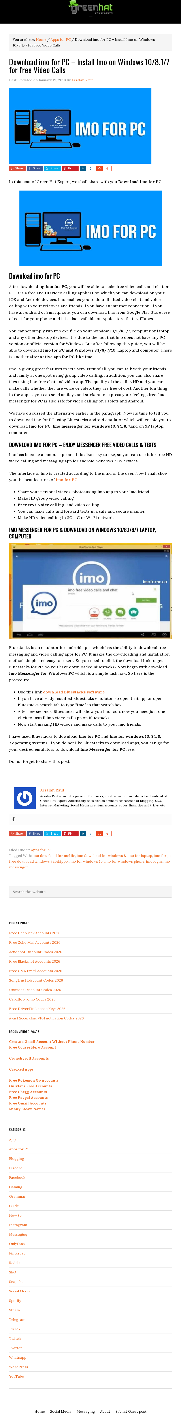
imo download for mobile (54, 855)
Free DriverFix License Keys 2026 (37, 1008)
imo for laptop (140, 855)
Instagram (18, 1225)
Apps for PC (41, 850)
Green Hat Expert (90, 7)
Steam (14, 1310)
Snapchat (17, 1281)
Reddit (14, 1262)
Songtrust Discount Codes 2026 (36, 980)
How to (15, 1215)
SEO (12, 1272)
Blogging (16, 1158)
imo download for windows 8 (101, 855)
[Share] (83, 168)
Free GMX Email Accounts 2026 (35, 971)
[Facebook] (13, 819)
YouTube (16, 1376)
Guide (14, 1206)
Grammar (17, 1196)
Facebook (17, 1177)
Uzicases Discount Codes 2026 (35, 990)
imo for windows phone (124, 861)
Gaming (15, 1187)
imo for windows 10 (86, 861)
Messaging (18, 1234)
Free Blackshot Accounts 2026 (34, 961)
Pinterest (17, 1253)
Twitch (15, 1338)
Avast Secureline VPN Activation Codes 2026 (46, 1018)
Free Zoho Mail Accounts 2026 (34, 942)
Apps (13, 1139)
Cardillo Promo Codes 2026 (32, 999)
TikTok (14, 1329)
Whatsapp (17, 1357)
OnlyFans (17, 1243)
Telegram (17, 1319)
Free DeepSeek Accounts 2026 (34, 933)
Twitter (15, 1348)
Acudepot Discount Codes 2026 (35, 952)
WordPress (18, 1367)
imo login (154, 861)
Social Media (19, 1291)
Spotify (15, 1300)
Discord (16, 1168)
